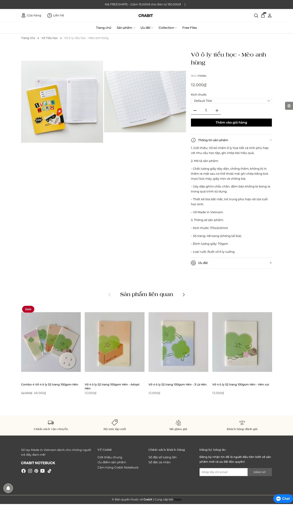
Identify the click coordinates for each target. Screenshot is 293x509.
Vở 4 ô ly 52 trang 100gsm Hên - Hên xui (240, 384)
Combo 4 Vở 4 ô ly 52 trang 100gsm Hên (49, 384)
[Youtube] (42, 470)
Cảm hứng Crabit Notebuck (118, 467)
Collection (166, 28)
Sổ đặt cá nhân (159, 462)
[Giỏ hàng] (263, 15)
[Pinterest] (36, 470)
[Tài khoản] (269, 15)
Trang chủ (103, 28)
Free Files (189, 28)
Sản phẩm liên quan (146, 294)
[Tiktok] (49, 470)
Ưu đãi (145, 28)
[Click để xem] (62, 102)
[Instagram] (30, 470)
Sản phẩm (124, 28)
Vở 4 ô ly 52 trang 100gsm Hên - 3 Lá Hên (177, 384)
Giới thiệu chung (109, 457)
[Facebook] (23, 470)
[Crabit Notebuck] (146, 15)
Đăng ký (260, 472)
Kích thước (199, 94)
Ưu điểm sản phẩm (111, 462)
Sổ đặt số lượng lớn (162, 457)
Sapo (177, 499)
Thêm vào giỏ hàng (231, 122)
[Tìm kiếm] (256, 15)
